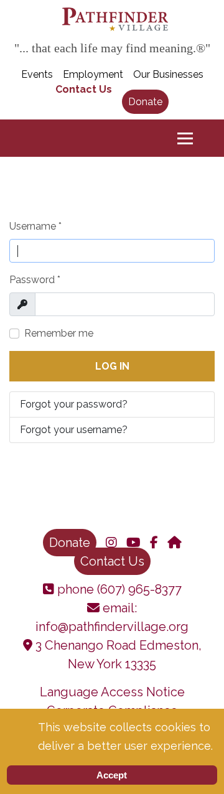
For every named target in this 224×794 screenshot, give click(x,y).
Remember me (58, 333)
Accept (111, 775)
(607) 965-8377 (138, 589)
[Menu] (185, 138)
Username (35, 226)
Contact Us (83, 89)
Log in (112, 366)
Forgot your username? (74, 430)
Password (34, 280)
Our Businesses (168, 74)
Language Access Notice (112, 691)
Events (37, 74)
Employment (93, 74)
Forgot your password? (74, 404)
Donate (145, 102)
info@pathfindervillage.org (112, 626)
